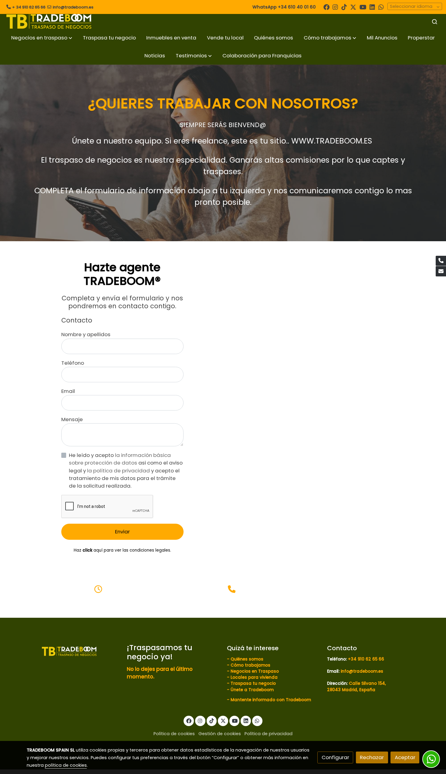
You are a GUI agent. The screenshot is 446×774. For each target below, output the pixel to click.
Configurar (335, 757)
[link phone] (441, 261)
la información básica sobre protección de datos (120, 458)
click (87, 550)
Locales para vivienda (254, 677)
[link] (48, 21)
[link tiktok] (344, 7)
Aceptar (405, 757)
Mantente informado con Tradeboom (271, 700)
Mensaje (72, 419)
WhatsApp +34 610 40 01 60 (284, 7)
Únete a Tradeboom (252, 690)
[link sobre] (72, 650)
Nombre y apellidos (85, 334)
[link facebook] (326, 7)
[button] (41, 38)
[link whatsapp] (381, 7)
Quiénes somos (247, 659)
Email (68, 391)
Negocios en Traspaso (254, 671)
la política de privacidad (119, 470)
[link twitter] (353, 7)
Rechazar (372, 757)
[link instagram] (335, 7)
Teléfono (72, 363)
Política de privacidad (268, 734)
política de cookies (66, 765)
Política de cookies (174, 734)
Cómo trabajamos (250, 665)
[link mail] (441, 271)
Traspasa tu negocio (253, 683)
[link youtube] (363, 7)
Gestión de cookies (219, 734)
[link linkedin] (372, 7)
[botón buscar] (434, 22)
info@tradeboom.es (73, 7)
